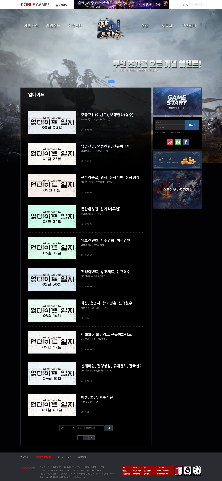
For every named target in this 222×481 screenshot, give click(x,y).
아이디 (165, 133)
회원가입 (184, 4)
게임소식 (31, 25)
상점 (145, 25)
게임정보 (53, 25)
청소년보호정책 (64, 457)
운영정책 (82, 457)
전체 (62, 428)
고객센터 (189, 25)
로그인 (195, 4)
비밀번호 (173, 133)
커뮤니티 (75, 25)
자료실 (166, 25)
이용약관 (24, 457)
